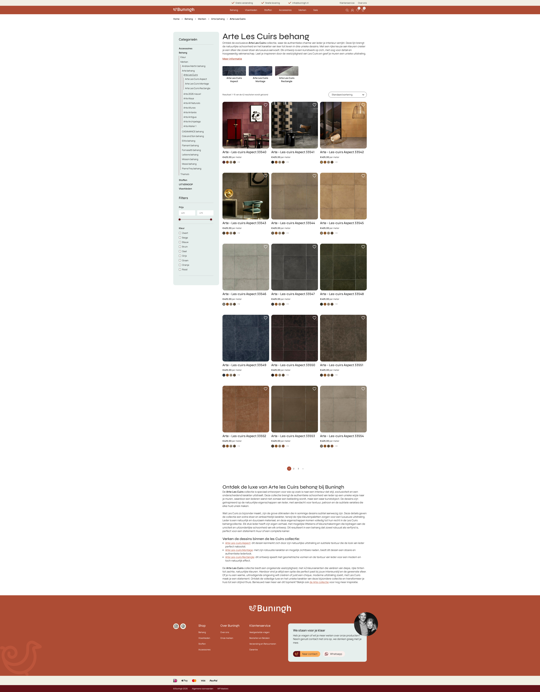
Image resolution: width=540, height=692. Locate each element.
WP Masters (222, 688)
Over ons (362, 2)
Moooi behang (189, 163)
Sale (315, 10)
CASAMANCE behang (193, 131)
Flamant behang (190, 145)
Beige (185, 237)
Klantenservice (347, 2)
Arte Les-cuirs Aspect (237, 543)
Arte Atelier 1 (190, 126)
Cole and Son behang (193, 136)
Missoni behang (190, 159)
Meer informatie (232, 58)
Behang (234, 10)
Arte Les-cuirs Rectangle (239, 557)
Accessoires (285, 10)
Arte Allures (189, 107)
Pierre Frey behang (191, 168)
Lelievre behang (190, 154)
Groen (185, 260)
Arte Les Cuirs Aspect (196, 79)
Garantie (253, 649)
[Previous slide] (224, 76)
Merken (302, 10)
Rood (184, 269)
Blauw (185, 242)
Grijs (184, 255)
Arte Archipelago (192, 121)
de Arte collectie (319, 582)
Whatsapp (336, 654)
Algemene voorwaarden (202, 688)
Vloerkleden (251, 10)
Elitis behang (188, 140)
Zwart (185, 233)
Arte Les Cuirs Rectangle (197, 88)
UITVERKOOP (186, 184)
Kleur (183, 57)
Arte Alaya (189, 98)
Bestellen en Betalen (259, 638)
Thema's (184, 174)
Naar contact (309, 654)
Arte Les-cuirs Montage (239, 550)
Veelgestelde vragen (259, 632)
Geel (184, 251)
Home (176, 18)
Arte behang (218, 18)
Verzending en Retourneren (262, 643)
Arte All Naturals (192, 103)
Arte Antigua (190, 117)
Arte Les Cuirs (191, 74)
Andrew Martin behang (193, 66)
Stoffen (268, 10)
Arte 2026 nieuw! (192, 93)
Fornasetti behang (191, 150)
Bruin (185, 246)
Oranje (185, 264)
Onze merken (226, 638)
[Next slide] (364, 76)
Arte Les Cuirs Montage (197, 83)
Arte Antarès (190, 112)
